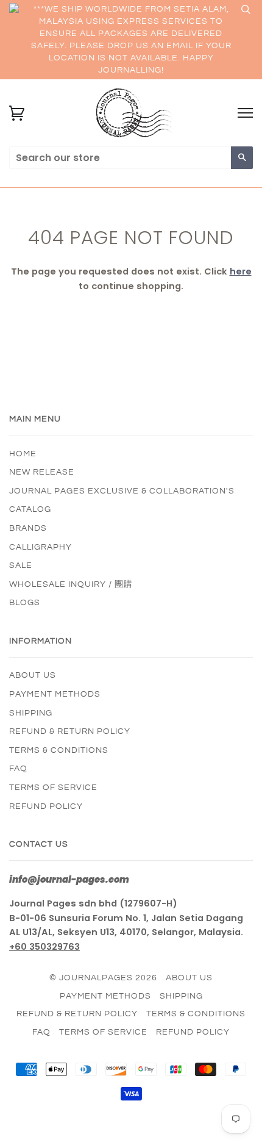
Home (23, 454)
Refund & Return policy (69, 731)
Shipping (30, 713)
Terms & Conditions (58, 750)
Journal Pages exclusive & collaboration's (122, 491)
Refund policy (46, 806)
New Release (41, 472)
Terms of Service (53, 787)
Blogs (24, 602)
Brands (28, 528)
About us (32, 675)
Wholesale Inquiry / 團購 (71, 584)
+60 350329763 (44, 947)
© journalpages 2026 (103, 978)
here (241, 271)
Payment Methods (55, 694)
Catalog (30, 509)
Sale (20, 565)
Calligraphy (40, 547)
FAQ (18, 768)
